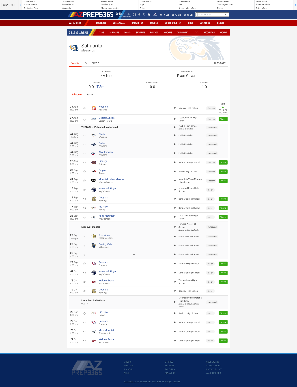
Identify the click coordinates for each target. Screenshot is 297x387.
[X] (144, 14)
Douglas (103, 199)
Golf (190, 23)
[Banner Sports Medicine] (123, 14)
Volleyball (119, 23)
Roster (89, 94)
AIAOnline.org (213, 373)
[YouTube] (149, 14)
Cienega (103, 162)
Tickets (223, 119)
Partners (170, 369)
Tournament (182, 32)
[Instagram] (134, 14)
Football (101, 23)
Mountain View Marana (111, 181)
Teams (101, 32)
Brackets (168, 32)
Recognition (209, 32)
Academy (128, 369)
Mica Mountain (107, 217)
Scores (127, 32)
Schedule (76, 94)
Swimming (205, 23)
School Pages (213, 365)
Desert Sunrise (106, 119)
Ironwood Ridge (107, 190)
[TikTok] (155, 14)
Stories (169, 362)
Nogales (103, 108)
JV (85, 63)
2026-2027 (220, 63)
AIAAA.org (170, 373)
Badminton (137, 23)
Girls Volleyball (9, 5)
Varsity (75, 63)
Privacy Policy (214, 369)
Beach (220, 23)
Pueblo (103, 144)
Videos (127, 362)
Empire (102, 172)
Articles (164, 14)
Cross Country (173, 23)
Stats (196, 32)
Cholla (103, 135)
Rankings (154, 32)
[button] (295, 5)
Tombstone (106, 236)
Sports (77, 23)
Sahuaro (103, 264)
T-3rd (101, 87)
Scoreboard (212, 362)
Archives (169, 365)
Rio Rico (103, 208)
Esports (176, 14)
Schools (189, 14)
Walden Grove (106, 282)
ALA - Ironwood (106, 153)
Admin (127, 373)
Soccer (154, 23)
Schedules (114, 32)
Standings (140, 32)
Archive (223, 32)
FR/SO (95, 63)
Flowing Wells (105, 245)
